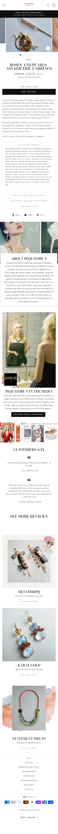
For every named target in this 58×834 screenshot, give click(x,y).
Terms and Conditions (29, 780)
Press (29, 758)
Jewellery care (29, 775)
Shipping (21, 77)
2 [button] (23, 55)
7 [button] (33, 55)
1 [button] (20, 55)
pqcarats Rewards (29, 771)
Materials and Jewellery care (29, 196)
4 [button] (27, 55)
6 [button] (31, 55)
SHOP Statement (29, 748)
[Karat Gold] (29, 634)
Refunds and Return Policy (29, 767)
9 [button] (38, 55)
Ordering (29, 762)
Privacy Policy (29, 784)
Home (28, 59)
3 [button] (25, 55)
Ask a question (29, 206)
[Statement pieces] (29, 708)
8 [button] (36, 55)
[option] (29, 14)
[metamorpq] (29, 561)
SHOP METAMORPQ (29, 601)
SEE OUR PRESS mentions (28, 414)
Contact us (29, 789)
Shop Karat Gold (29, 675)
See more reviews (29, 517)
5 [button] (29, 55)
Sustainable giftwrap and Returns (29, 201)
